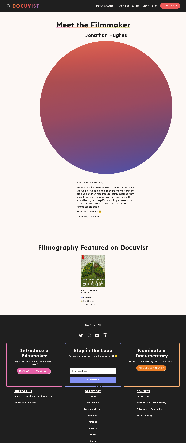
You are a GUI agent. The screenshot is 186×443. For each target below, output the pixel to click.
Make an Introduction (33, 371)
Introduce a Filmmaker (150, 409)
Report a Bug (144, 415)
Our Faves (93, 402)
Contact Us (143, 396)
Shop (154, 6)
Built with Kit (93, 387)
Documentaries (104, 6)
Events (136, 6)
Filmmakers (122, 6)
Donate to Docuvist (25, 402)
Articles (93, 422)
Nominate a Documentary (151, 402)
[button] (146, 5)
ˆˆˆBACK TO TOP (93, 322)
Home (93, 396)
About (93, 434)
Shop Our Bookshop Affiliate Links (34, 396)
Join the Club (170, 6)
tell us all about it (151, 368)
